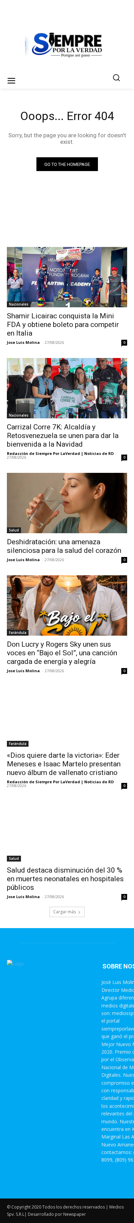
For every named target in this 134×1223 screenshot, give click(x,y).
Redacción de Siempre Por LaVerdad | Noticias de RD (60, 453)
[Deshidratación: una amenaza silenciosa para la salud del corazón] (67, 503)
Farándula (17, 632)
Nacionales (19, 304)
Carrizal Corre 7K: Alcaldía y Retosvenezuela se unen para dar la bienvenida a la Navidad (63, 435)
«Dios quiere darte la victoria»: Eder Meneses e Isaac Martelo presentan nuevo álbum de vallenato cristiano (64, 764)
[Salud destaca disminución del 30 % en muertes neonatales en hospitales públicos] (67, 831)
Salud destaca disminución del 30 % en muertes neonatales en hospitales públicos (65, 879)
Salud (14, 530)
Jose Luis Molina (23, 342)
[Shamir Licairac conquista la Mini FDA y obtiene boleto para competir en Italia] (67, 277)
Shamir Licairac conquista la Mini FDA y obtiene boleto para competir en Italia (63, 324)
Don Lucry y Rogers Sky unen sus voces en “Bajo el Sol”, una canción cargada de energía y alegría (62, 653)
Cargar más (64, 912)
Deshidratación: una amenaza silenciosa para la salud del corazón (64, 546)
